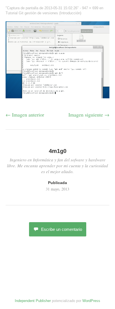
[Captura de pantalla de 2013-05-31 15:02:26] (57, 96)
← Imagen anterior (25, 114)
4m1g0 (57, 151)
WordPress (91, 301)
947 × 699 (90, 8)
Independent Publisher (33, 301)
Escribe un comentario (61, 229)
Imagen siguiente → (88, 114)
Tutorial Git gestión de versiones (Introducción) (43, 13)
